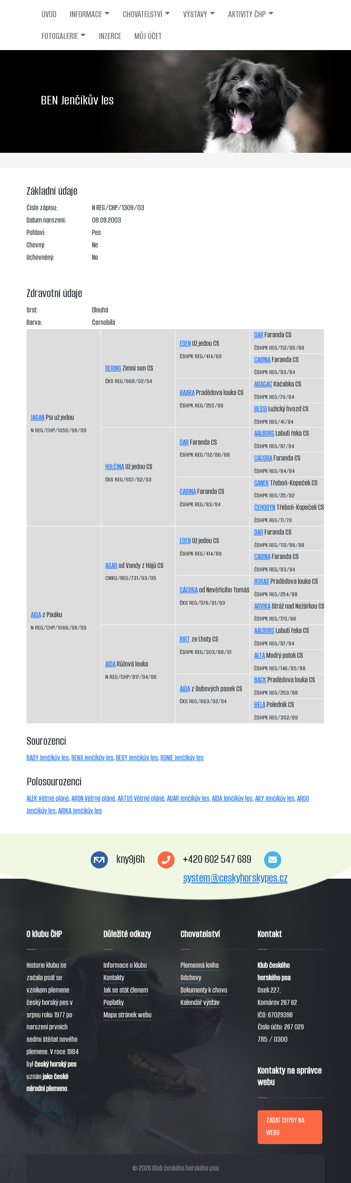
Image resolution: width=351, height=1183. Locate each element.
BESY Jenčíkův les (137, 758)
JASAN (38, 417)
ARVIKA (262, 606)
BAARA (187, 393)
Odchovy (191, 978)
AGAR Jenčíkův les (188, 798)
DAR (184, 442)
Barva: (34, 322)
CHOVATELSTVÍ (142, 14)
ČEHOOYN (264, 507)
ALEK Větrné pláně (48, 798)
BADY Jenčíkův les (48, 758)
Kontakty (114, 978)
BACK (260, 680)
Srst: (32, 310)
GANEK (261, 483)
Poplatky (114, 1003)
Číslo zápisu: (42, 208)
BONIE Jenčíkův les (182, 758)
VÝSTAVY (195, 14)
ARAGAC (263, 384)
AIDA (36, 615)
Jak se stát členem (126, 990)
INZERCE (110, 36)
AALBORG (264, 433)
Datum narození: (46, 220)
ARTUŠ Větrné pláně (141, 798)
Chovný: (36, 245)
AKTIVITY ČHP (247, 14)
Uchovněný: (40, 257)
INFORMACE (86, 14)
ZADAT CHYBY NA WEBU (285, 1126)
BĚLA (259, 705)
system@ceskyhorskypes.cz (235, 878)
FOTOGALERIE (60, 36)
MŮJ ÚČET (148, 36)
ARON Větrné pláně (93, 798)
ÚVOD (49, 14)
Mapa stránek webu (128, 1015)
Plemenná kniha (200, 965)
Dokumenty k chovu (204, 990)
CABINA (188, 491)
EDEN (185, 343)
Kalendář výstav (200, 1003)
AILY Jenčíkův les (274, 798)
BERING (113, 368)
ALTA (259, 655)
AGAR (111, 566)
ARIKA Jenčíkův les (80, 811)
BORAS (261, 581)
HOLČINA (114, 467)
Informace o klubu (125, 965)
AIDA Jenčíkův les (232, 798)
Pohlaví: (36, 233)
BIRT (185, 639)
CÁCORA (189, 590)
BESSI (260, 409)
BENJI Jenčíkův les (92, 758)
